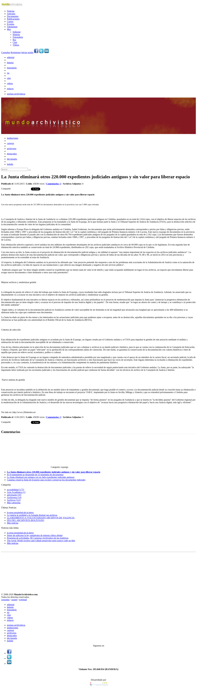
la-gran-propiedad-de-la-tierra (20, 512)
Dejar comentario (9, 425)
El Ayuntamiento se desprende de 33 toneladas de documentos (35, 474)
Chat (15, 42)
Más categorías (13, 502)
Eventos (10, 24)
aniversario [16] (14, 495)
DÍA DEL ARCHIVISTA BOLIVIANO (25, 520)
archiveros (11, 148)
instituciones (12, 138)
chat (9, 78)
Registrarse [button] (16, 52)
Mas (9, 29)
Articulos (11, 13)
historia (10, 62)
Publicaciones (13, 19)
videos (10, 83)
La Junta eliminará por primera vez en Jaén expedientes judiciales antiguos (40, 477)
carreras (10, 143)
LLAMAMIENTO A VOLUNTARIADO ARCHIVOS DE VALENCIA (41, 517)
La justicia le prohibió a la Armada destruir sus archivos (32, 515)
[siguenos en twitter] (41, 52)
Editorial (16, 32)
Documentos (12, 16)
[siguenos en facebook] (36, 52)
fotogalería (12, 68)
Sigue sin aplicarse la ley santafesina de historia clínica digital (34, 535)
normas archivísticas (16, 94)
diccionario (12, 159)
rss (8, 73)
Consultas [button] (5, 52)
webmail (23, 599)
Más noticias (12, 523)
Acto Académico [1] (16, 492)
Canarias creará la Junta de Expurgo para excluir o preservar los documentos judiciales (46, 480)
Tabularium (12, 26)
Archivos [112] (14, 500)
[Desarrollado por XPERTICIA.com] (98, 686)
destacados (12, 154)
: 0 (53, 183)
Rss (14, 39)
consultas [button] (5, 599)
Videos (16, 45)
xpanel (14, 599)
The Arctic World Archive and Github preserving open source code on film (41, 540)
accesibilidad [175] (15, 489)
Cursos (10, 21)
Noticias (10, 11)
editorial (10, 57)
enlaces (10, 88)
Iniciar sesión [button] (27, 52)
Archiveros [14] (14, 497)
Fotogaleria (18, 37)
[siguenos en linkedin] (46, 52)
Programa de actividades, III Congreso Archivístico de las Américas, (38, 538)
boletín (10, 164)
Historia (16, 34)
